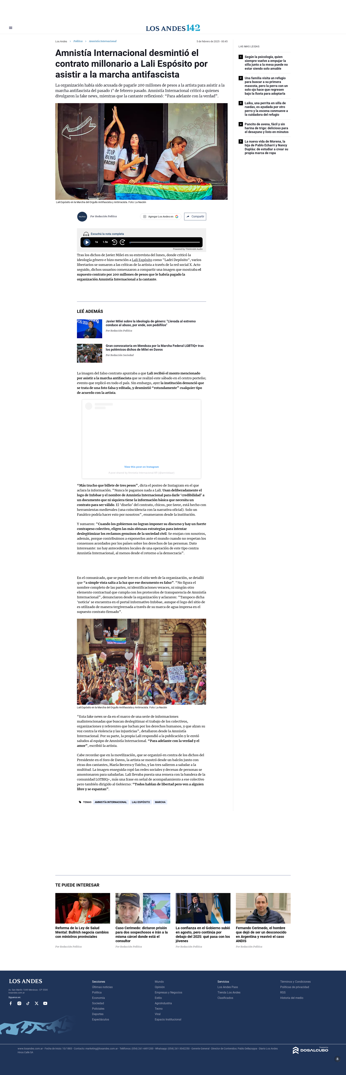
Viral (158, 1014)
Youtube (45, 1003)
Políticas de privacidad (294, 987)
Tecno (159, 1008)
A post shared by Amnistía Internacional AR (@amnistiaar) (141, 472)
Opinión (160, 987)
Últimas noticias (102, 987)
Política (78, 41)
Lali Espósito (142, 260)
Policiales (98, 1008)
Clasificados (225, 998)
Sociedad (98, 1003)
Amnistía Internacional (111, 802)
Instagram (19, 1003)
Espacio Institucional (168, 1019)
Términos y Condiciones (295, 981)
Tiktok (28, 1003)
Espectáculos (100, 1019)
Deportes (97, 1014)
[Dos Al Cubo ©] (310, 1053)
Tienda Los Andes (229, 992)
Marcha (160, 802)
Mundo (159, 981)
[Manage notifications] (337, 1059)
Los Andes (61, 41)
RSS (283, 992)
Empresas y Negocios (168, 992)
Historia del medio (291, 998)
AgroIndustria (163, 1003)
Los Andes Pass (228, 987)
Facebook (10, 1003)
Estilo (158, 998)
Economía (98, 998)
